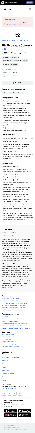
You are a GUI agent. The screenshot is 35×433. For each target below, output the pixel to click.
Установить (29, 2)
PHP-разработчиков (8, 334)
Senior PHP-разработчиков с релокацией (14, 307)
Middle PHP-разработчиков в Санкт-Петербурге (16, 328)
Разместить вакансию (8, 373)
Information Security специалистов (12, 346)
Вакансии (5, 360)
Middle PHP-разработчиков (10, 321)
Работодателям (6, 370)
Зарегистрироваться (8, 377)
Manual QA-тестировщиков (10, 344)
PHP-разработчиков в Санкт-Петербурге (14, 303)
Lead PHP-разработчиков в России (12, 310)
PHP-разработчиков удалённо (11, 319)
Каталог (4, 367)
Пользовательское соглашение (12, 427)
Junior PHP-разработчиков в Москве (13, 326)
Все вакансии (6, 40)
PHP (13, 40)
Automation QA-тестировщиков (11, 337)
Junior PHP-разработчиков (10, 300)
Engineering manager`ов (9, 341)
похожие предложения (19, 24)
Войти (4, 380)
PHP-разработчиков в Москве (11, 298)
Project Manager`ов (7, 339)
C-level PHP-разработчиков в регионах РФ (15, 323)
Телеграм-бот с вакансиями (10, 357)
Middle (26, 40)
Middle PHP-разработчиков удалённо (13, 305)
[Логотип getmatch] (8, 352)
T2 (5, 49)
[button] (25, 53)
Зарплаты (5, 364)
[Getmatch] (10, 9)
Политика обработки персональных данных (15, 429)
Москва (19, 40)
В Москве (5, 316)
